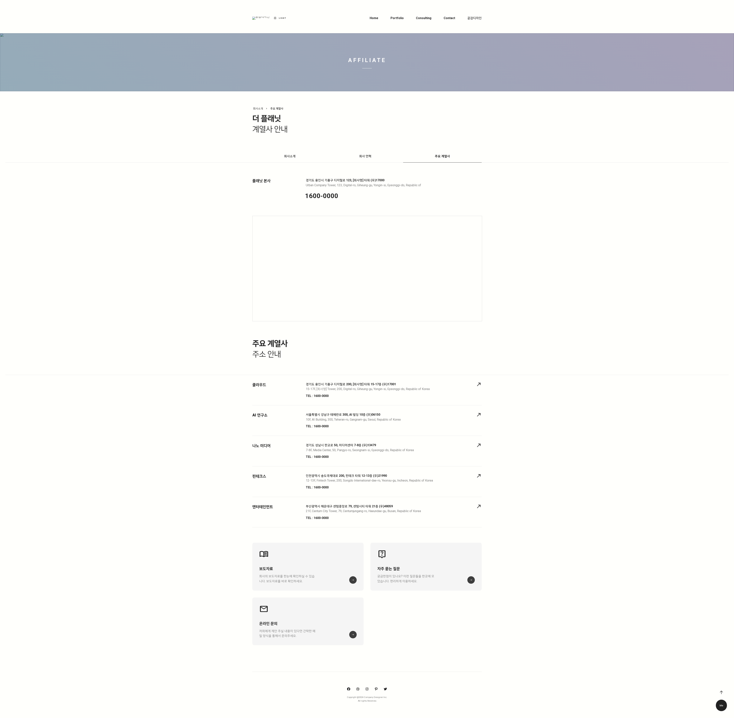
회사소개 (290, 156)
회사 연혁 (365, 156)
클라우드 (259, 384)
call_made (479, 384)
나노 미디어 (261, 445)
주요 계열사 (442, 156)
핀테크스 (259, 476)
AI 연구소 (259, 415)
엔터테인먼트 (262, 506)
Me (721, 705)
